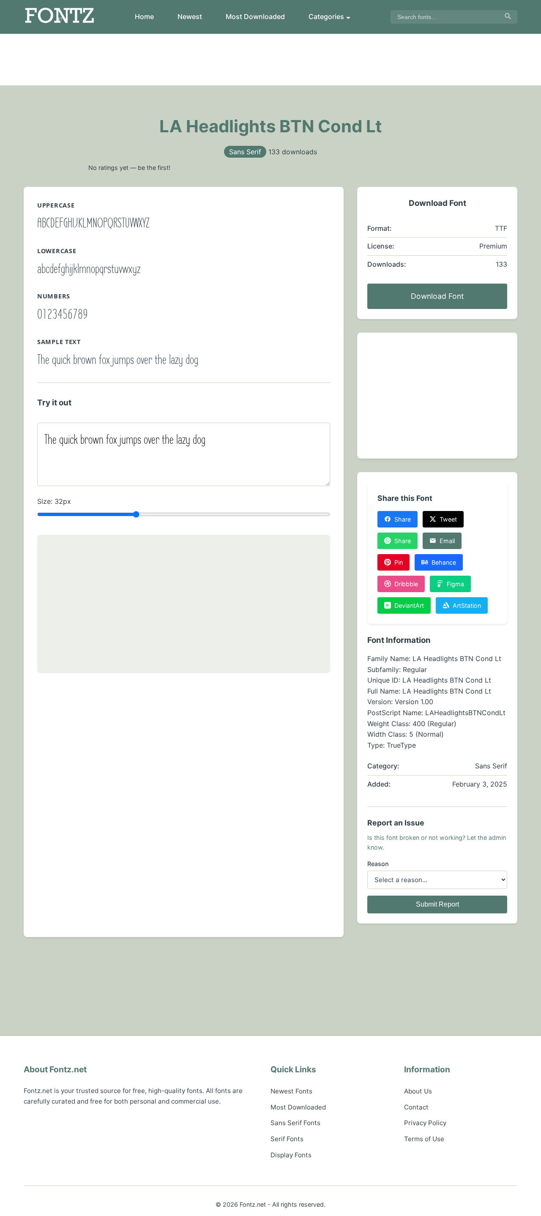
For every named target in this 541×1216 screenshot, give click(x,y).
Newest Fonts (291, 1091)
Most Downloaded (255, 16)
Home (144, 16)
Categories (326, 16)
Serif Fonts (286, 1139)
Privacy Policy (425, 1123)
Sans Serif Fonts (295, 1123)
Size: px (54, 501)
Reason (378, 863)
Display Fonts (290, 1155)
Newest (190, 16)
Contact (416, 1107)
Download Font (437, 296)
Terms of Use (424, 1139)
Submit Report (437, 904)
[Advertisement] (270, 60)
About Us (418, 1091)
